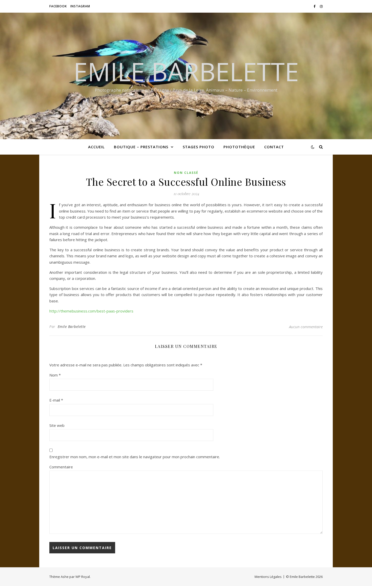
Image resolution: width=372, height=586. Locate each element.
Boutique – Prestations (141, 146)
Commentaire (61, 466)
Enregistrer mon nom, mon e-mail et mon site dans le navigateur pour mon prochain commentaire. (134, 456)
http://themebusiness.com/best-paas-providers (91, 310)
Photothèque (239, 146)
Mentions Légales (268, 576)
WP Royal (82, 576)
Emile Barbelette (186, 71)
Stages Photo (198, 146)
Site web (57, 425)
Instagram (80, 6)
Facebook (58, 6)
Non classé (186, 173)
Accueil (96, 146)
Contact (274, 146)
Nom (55, 375)
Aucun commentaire (306, 326)
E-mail (56, 400)
